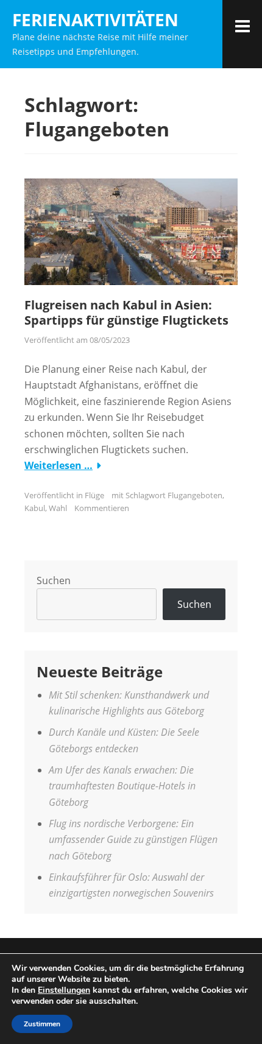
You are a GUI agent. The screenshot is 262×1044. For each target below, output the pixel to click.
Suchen (54, 580)
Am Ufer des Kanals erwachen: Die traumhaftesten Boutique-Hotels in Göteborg (122, 786)
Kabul (34, 508)
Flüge (94, 495)
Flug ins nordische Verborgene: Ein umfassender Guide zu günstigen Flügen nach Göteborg (133, 839)
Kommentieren (101, 508)
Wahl (58, 508)
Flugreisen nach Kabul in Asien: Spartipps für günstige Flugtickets (126, 312)
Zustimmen (42, 1024)
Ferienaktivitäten (95, 19)
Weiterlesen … (58, 465)
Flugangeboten (195, 495)
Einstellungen (64, 990)
